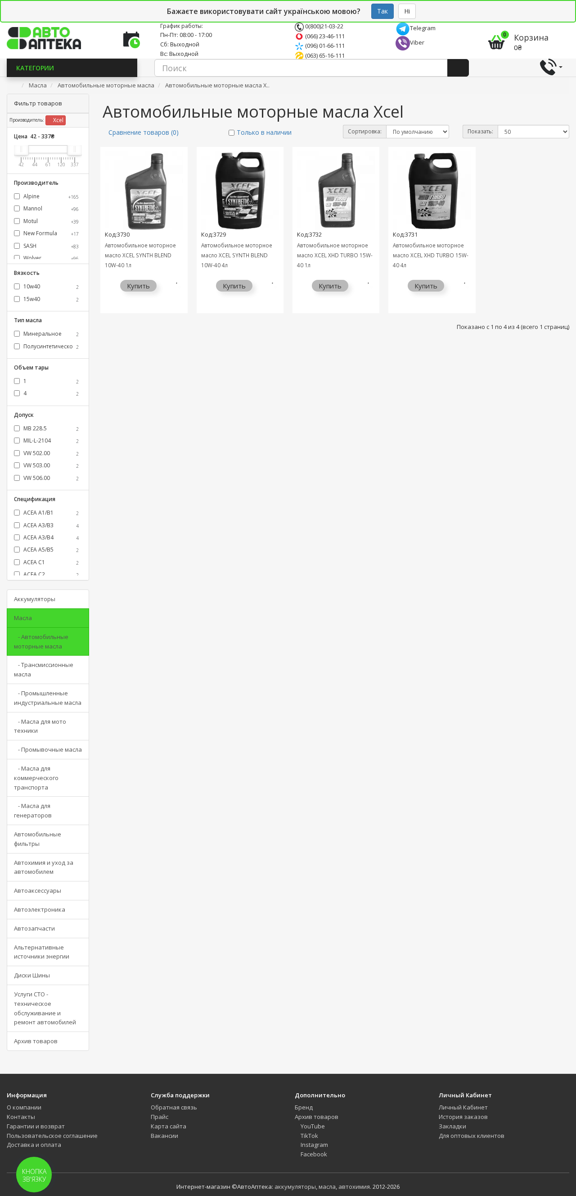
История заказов (463, 1117)
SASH (50, 246)
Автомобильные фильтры (37, 839)
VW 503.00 (50, 465)
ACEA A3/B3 (50, 525)
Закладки (452, 1126)
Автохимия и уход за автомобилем (43, 867)
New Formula (50, 233)
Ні (407, 11)
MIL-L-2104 (50, 440)
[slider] (21, 149)
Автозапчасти (34, 928)
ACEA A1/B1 (50, 512)
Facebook (313, 1154)
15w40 (50, 299)
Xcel (57, 120)
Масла (23, 618)
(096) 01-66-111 (324, 45)
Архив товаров (36, 1041)
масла (327, 1186)
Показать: (480, 131)
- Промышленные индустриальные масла (47, 698)
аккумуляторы (295, 1186)
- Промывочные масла (48, 749)
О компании (24, 1107)
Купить (138, 285)
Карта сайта (168, 1126)
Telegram (423, 28)
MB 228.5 (50, 428)
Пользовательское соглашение (52, 1136)
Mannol (50, 208)
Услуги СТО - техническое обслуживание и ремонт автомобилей (45, 1008)
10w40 (50, 286)
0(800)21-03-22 (323, 26)
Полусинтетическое (50, 346)
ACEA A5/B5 (50, 549)
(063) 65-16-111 (324, 55)
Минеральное (50, 334)
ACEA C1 (50, 562)
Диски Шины (32, 975)
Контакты (21, 1117)
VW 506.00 (50, 478)
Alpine (50, 196)
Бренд (304, 1107)
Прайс (159, 1117)
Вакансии (164, 1136)
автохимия (354, 1186)
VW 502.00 (50, 453)
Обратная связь (174, 1107)
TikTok (308, 1136)
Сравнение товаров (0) (143, 132)
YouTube (312, 1126)
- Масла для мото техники (40, 726)
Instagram (313, 1145)
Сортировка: (365, 131)
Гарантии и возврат (36, 1126)
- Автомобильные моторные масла (41, 641)
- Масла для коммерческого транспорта (36, 777)
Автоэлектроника (39, 909)
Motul (50, 221)
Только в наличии (264, 132)
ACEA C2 (50, 574)
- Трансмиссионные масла (43, 669)
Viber (417, 42)
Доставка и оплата (34, 1145)
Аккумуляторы (34, 599)
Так (382, 11)
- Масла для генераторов (33, 810)
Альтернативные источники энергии (41, 952)
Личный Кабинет (463, 1107)
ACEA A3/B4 (50, 537)
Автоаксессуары (37, 890)
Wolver (50, 258)
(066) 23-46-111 (324, 36)
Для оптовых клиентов (471, 1136)
